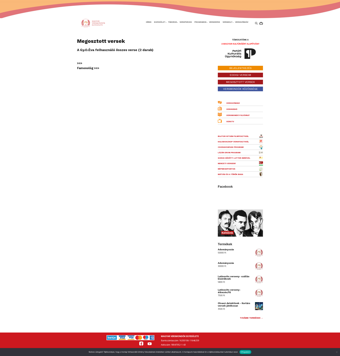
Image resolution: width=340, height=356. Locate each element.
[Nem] (336, 352)
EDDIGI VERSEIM (240, 75)
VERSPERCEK (186, 22)
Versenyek (214, 22)
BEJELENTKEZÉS (240, 68)
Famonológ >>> (88, 68)
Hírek (148, 22)
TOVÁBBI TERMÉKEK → (251, 318)
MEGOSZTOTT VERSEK (240, 82)
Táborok (172, 22)
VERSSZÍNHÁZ (241, 22)
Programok (200, 22)
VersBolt (227, 22)
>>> (79, 63)
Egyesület (159, 22)
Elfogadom (245, 352)
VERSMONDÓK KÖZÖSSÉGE (240, 88)
